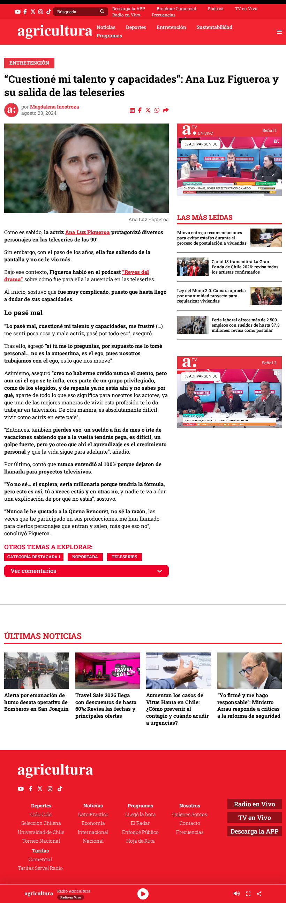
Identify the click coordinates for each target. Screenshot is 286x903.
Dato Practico (93, 814)
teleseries (124, 556)
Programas (109, 35)
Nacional (93, 841)
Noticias (106, 27)
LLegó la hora (140, 814)
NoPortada (85, 556)
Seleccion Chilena (41, 823)
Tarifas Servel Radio (40, 868)
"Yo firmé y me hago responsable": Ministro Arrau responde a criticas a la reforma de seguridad (248, 705)
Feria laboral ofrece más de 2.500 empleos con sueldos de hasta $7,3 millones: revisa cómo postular (246, 325)
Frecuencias (163, 15)
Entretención (171, 27)
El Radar (140, 823)
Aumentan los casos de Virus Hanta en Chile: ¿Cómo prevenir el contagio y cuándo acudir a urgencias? (177, 709)
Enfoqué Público (140, 832)
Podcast (216, 8)
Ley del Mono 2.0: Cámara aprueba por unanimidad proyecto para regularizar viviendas (211, 296)
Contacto (190, 823)
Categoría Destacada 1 (33, 556)
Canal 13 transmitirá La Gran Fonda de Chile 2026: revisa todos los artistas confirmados (245, 267)
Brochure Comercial (176, 8)
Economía (93, 823)
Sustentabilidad (214, 27)
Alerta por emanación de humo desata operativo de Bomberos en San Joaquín (36, 702)
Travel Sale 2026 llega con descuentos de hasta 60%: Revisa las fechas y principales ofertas (105, 705)
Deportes (136, 27)
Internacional (93, 832)
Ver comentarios (33, 570)
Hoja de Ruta (140, 841)
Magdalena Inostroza (54, 107)
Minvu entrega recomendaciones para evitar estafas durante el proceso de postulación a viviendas (212, 238)
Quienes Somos (189, 814)
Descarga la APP (128, 8)
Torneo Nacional (41, 841)
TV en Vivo (246, 8)
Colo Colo (41, 814)
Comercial (40, 859)
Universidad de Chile (41, 832)
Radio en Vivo (126, 15)
